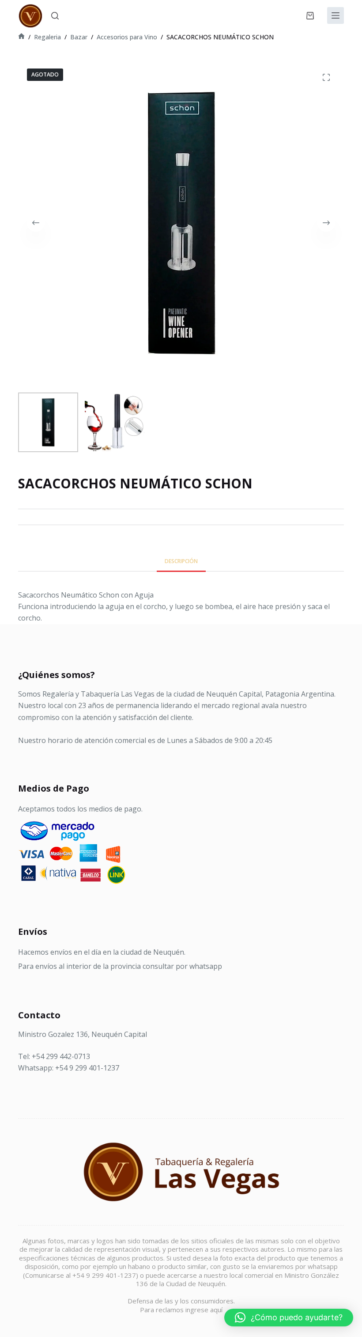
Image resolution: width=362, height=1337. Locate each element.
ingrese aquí (203, 1309)
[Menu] (335, 15)
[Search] (55, 15)
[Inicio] (21, 37)
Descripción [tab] (181, 561)
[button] (288, 1317)
